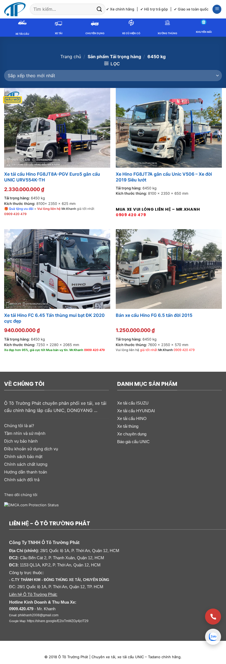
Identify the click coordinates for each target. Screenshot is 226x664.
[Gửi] (99, 9)
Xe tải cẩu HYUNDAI (136, 410)
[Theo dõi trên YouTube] (84, 494)
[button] (216, 9)
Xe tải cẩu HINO (132, 418)
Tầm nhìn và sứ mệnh (24, 433)
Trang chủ (70, 56)
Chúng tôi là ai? (19, 425)
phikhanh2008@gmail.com (38, 615)
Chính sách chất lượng (25, 464)
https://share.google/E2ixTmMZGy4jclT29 (57, 621)
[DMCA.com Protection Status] (31, 504)
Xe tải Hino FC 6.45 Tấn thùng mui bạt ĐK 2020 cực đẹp (54, 318)
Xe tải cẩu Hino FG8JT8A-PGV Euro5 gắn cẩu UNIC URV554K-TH (52, 177)
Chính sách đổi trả (21, 479)
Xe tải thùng (127, 426)
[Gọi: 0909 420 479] (213, 617)
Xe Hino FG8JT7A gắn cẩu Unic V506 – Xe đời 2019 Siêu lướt (164, 177)
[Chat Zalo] (213, 637)
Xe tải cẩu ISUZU (133, 403)
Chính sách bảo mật (23, 456)
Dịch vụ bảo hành (21, 441)
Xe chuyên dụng (131, 434)
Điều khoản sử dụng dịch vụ (31, 448)
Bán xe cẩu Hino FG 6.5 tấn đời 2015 (154, 315)
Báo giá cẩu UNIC (133, 441)
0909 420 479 (131, 215)
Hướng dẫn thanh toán (25, 472)
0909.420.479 (21, 608)
